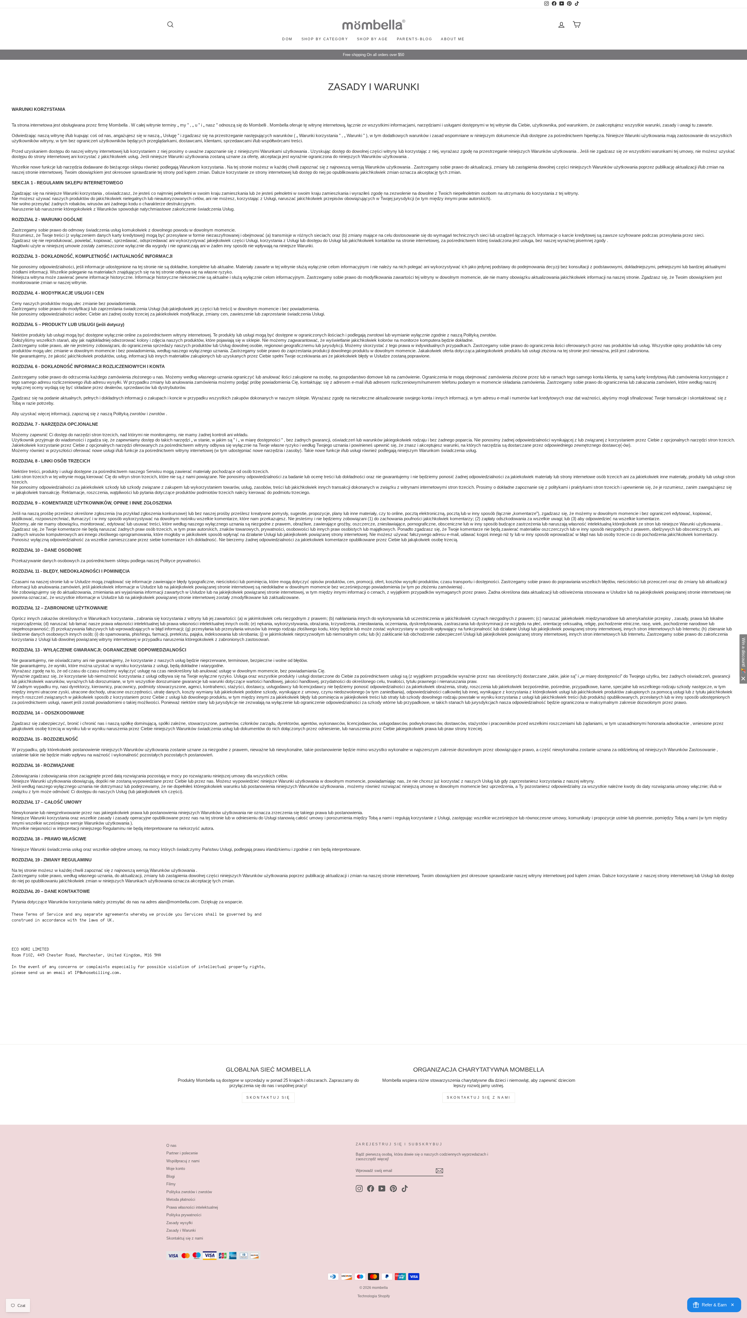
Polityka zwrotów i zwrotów (189, 1192)
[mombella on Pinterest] (393, 1188)
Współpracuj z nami (183, 1161)
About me (453, 39)
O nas (171, 1145)
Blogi (170, 1176)
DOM (287, 39)
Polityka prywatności (183, 1215)
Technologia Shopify (373, 1296)
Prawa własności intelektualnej (192, 1207)
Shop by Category (324, 39)
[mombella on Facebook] (370, 1188)
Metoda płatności (180, 1199)
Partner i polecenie (182, 1153)
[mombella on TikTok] (404, 1188)
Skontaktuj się (268, 1098)
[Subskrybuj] (439, 1170)
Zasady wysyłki (179, 1223)
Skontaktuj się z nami (479, 1098)
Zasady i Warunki (181, 1230)
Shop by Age (372, 39)
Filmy (171, 1184)
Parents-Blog (414, 39)
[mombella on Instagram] (359, 1188)
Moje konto (175, 1168)
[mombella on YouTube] (381, 1188)
